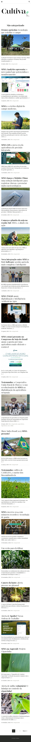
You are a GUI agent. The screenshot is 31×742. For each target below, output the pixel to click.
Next (24, 731)
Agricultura (21, 424)
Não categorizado (13, 64)
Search (28, 1)
